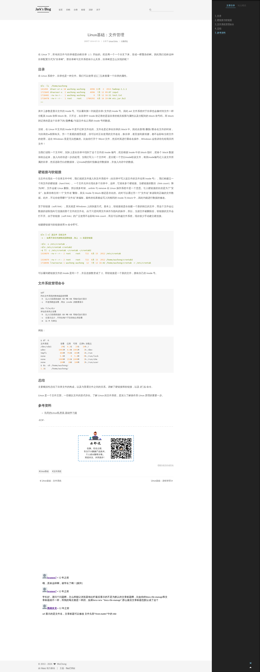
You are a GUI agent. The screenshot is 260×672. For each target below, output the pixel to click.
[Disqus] (106, 531)
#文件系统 (56, 471)
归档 (68, 10)
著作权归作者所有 (166, 465)
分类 (76, 10)
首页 (61, 10)
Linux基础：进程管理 (161, 481)
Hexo (43, 668)
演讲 (91, 10)
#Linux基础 (44, 471)
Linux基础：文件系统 (51, 481)
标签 (83, 10)
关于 (98, 10)
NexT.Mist (70, 668)
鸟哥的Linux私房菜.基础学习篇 (60, 413)
